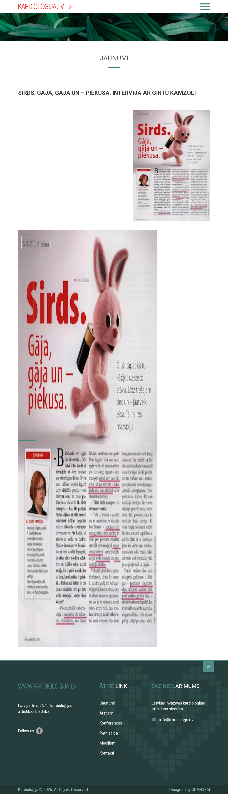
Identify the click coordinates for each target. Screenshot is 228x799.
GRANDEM (201, 789)
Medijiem (108, 743)
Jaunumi (107, 703)
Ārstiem (106, 713)
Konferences (111, 723)
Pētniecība (109, 733)
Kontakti (107, 753)
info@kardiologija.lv (176, 720)
